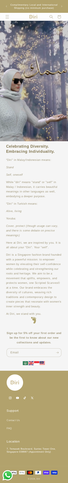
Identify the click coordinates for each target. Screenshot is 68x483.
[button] (7, 17)
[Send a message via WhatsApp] (8, 475)
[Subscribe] (57, 352)
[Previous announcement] (6, 6)
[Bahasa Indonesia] (37, 362)
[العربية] (25, 362)
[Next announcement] (61, 6)
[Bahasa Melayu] (42, 362)
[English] (31, 362)
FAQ (9, 428)
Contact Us (13, 420)
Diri (38, 479)
